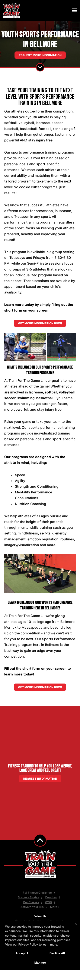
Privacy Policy (28, 944)
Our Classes (31, 902)
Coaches (51, 897)
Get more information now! (40, 323)
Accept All (23, 953)
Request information (40, 778)
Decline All (57, 953)
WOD (48, 902)
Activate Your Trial (32, 907)
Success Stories (28, 897)
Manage (40, 962)
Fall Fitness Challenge (37, 892)
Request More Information (40, 55)
